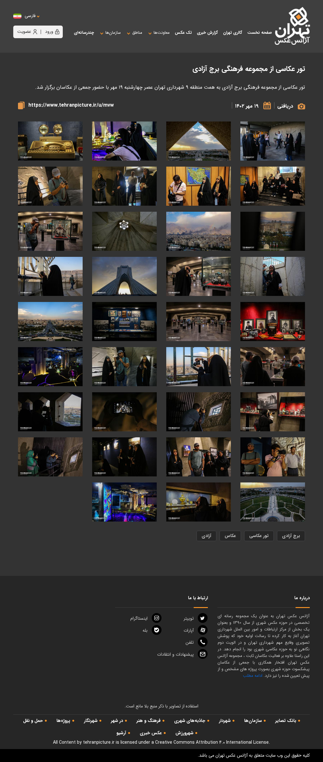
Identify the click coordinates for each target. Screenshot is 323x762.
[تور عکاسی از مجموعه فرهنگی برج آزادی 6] (198, 457)
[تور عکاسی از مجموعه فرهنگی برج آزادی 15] (272, 367)
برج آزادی (291, 535)
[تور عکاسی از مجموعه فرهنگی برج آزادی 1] (124, 502)
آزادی (206, 535)
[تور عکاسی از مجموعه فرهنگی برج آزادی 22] (124, 276)
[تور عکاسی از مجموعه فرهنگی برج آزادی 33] (50, 141)
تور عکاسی (259, 535)
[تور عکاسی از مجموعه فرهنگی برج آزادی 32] (272, 186)
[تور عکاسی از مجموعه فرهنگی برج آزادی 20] (272, 321)
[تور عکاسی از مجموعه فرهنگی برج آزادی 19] (198, 321)
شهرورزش (184, 733)
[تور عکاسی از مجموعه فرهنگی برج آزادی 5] (124, 457)
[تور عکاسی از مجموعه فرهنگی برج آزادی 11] (272, 412)
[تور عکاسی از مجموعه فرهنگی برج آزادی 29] (50, 186)
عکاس (230, 535)
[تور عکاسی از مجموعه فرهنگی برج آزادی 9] (124, 412)
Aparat (189, 630)
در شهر (117, 720)
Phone (189, 642)
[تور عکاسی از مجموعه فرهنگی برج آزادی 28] (272, 231)
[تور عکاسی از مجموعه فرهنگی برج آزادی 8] (50, 412)
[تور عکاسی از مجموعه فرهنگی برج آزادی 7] (272, 457)
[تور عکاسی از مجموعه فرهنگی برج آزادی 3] (272, 502)
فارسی (30, 16)
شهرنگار (90, 720)
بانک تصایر (285, 720)
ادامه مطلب (252, 675)
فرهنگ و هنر (149, 720)
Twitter (189, 618)
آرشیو (121, 733)
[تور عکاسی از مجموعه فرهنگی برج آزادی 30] (124, 186)
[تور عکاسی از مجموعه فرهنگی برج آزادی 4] (50, 457)
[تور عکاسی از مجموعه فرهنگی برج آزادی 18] (124, 321)
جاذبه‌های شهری (189, 720)
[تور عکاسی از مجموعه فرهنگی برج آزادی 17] (50, 321)
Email (175, 654)
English (49, 22)
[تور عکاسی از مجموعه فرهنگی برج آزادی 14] (198, 367)
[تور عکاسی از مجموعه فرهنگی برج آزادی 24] (272, 276)
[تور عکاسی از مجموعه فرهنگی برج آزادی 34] (124, 141)
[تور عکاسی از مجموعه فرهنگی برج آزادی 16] (272, 141)
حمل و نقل (33, 720)
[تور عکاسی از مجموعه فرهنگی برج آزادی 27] (198, 231)
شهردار (225, 720)
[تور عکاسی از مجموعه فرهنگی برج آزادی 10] (198, 412)
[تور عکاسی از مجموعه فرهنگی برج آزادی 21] (50, 276)
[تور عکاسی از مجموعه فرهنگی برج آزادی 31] (198, 186)
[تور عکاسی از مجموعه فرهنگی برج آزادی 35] (198, 141)
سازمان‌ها (253, 720)
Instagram (139, 618)
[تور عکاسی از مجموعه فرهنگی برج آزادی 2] (198, 502)
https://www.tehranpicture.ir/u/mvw (71, 105)
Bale (145, 630)
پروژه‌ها (63, 720)
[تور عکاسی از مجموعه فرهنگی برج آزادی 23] (198, 276)
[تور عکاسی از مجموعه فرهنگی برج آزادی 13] (124, 367)
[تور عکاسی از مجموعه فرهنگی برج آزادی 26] (124, 231)
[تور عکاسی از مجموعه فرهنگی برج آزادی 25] (50, 231)
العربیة (65, 22)
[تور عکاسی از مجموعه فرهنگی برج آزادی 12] (50, 367)
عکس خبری (151, 733)
